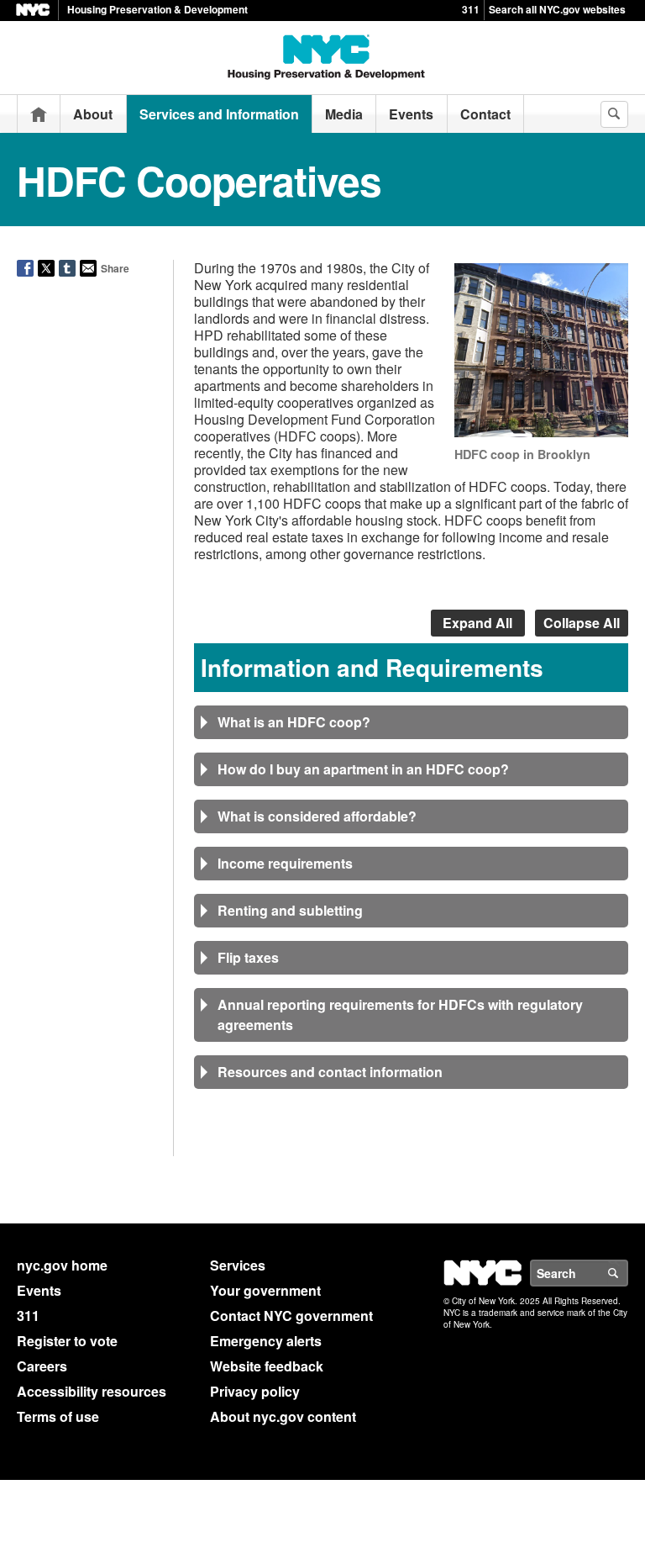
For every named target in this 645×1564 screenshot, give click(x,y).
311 (471, 9)
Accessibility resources (91, 1391)
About (93, 114)
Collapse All (581, 622)
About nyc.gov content (283, 1416)
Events (411, 114)
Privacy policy (255, 1391)
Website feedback (266, 1366)
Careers (42, 1366)
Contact (485, 114)
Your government (265, 1290)
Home (38, 114)
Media (344, 114)
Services (237, 1265)
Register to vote (67, 1340)
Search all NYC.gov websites (557, 9)
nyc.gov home (62, 1265)
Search (627, 1273)
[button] (411, 722)
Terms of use (58, 1416)
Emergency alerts (266, 1340)
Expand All (477, 622)
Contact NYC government (291, 1315)
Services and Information (219, 114)
